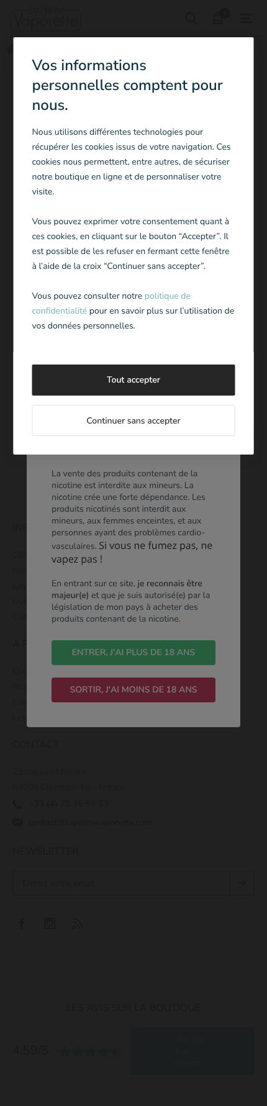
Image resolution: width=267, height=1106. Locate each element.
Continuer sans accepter (133, 421)
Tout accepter (133, 380)
